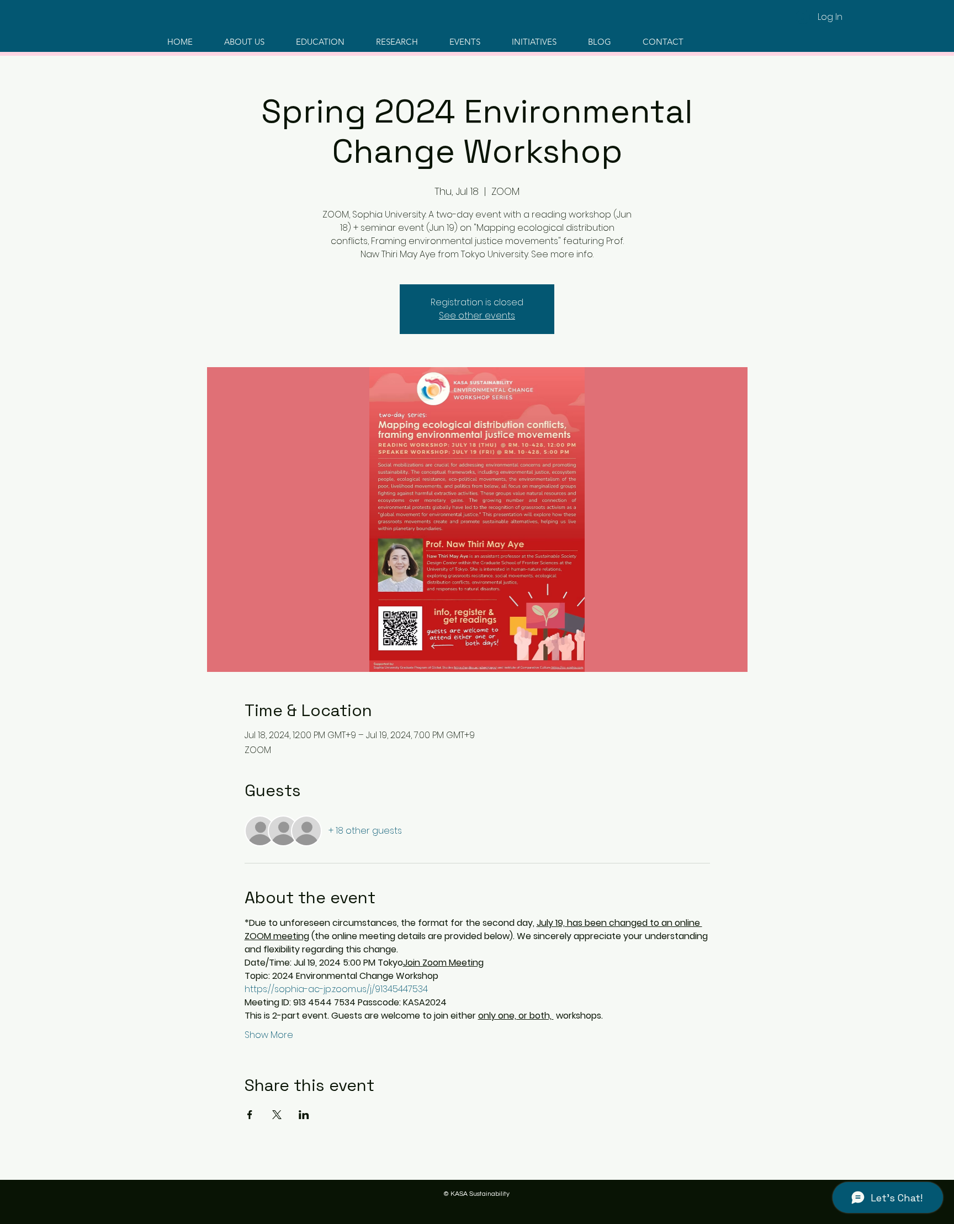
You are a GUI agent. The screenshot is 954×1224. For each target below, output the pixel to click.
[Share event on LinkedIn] (304, 1114)
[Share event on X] (277, 1114)
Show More (269, 1035)
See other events (477, 315)
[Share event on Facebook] (250, 1114)
